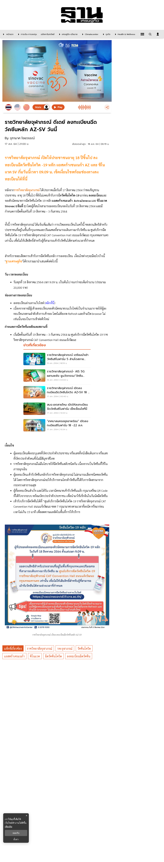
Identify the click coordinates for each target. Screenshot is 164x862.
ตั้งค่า (16, 839)
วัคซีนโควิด (84, 648)
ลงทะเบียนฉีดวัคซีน (78, 656)
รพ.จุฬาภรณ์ (64, 648)
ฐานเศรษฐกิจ (14, 261)
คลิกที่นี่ (49, 303)
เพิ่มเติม (8, 826)
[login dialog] (157, 34)
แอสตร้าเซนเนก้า (14, 656)
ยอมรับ (16, 833)
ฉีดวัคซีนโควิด (53, 656)
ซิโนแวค (35, 656)
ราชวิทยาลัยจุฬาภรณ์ (39, 648)
